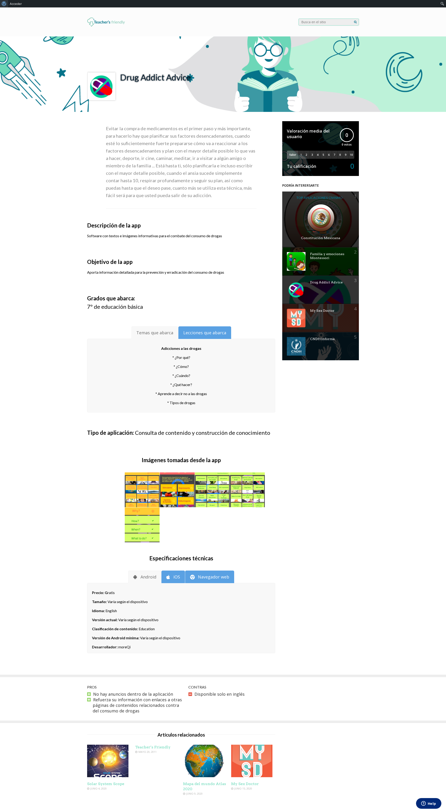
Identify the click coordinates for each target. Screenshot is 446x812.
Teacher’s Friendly (153, 747)
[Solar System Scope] (107, 775)
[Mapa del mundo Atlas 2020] (203, 775)
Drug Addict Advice (326, 282)
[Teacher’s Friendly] (106, 26)
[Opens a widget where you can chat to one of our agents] (428, 804)
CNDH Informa (322, 339)
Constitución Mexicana (320, 238)
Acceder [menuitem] (16, 4)
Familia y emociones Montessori (327, 256)
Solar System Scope (105, 784)
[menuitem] (4, 3)
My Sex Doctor (322, 310)
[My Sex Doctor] (251, 775)
